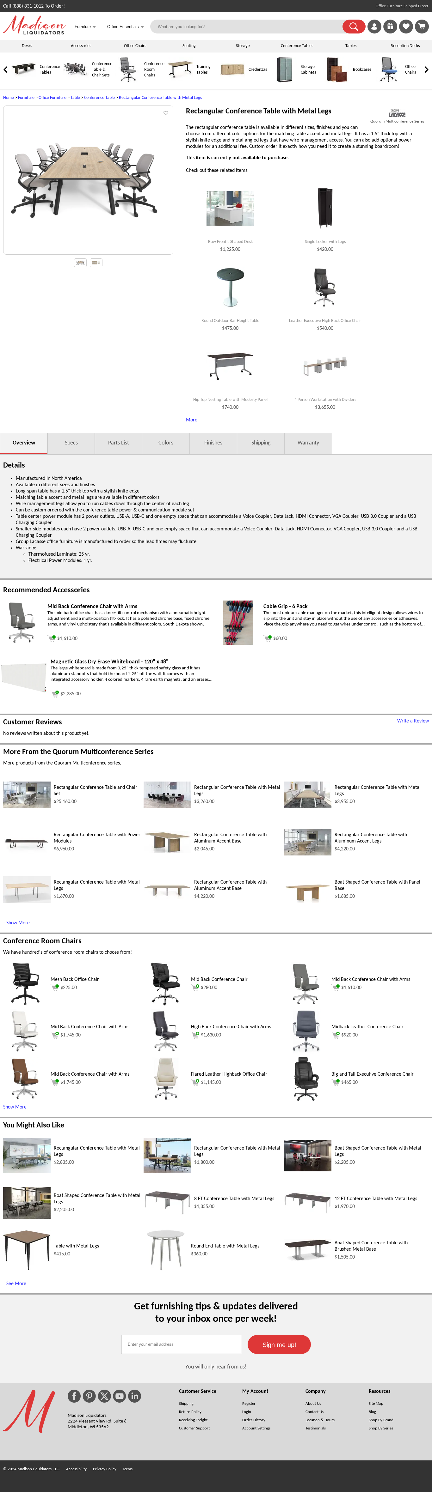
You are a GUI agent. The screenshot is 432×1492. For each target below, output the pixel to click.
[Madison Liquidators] (34, 33)
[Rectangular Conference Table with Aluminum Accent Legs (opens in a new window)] (307, 854)
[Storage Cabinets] (284, 81)
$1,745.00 (70, 1035)
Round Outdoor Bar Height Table (230, 320)
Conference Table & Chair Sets (102, 70)
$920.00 (349, 1035)
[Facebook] (74, 1396)
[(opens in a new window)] (397, 113)
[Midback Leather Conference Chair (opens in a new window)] (306, 1052)
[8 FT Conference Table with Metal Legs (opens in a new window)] (167, 1214)
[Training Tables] (180, 81)
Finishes (213, 443)
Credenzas (258, 69)
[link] (422, 26)
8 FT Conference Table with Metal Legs (234, 1198)
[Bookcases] (336, 81)
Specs (71, 443)
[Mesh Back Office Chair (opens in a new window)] (25, 1004)
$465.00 (349, 1082)
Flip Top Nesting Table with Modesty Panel (230, 399)
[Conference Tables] (23, 81)
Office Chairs (135, 46)
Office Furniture (52, 97)
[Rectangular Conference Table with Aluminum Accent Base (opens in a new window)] (167, 851)
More (191, 420)
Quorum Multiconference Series (397, 121)
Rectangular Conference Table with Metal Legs (160, 97)
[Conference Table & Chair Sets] (76, 81)
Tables (350, 46)
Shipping (260, 443)
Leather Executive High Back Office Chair (325, 320)
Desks (27, 46)
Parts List (118, 443)
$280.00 (209, 987)
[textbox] (181, 1344)
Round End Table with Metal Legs (225, 1246)
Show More (18, 923)
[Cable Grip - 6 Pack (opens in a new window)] (238, 643)
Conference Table (99, 97)
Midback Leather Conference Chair (367, 1027)
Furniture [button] (85, 27)
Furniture (26, 97)
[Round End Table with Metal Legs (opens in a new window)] (165, 1271)
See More (16, 1283)
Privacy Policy (104, 1469)
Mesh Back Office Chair (75, 979)
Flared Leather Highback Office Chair (229, 1074)
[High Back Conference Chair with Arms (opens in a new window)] (166, 1052)
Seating (189, 46)
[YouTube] (119, 1396)
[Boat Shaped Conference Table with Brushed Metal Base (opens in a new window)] (307, 1259)
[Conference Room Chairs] (128, 81)
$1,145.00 (211, 1082)
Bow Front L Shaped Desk (230, 241)
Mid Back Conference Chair (219, 979)
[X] (104, 1396)
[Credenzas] (232, 81)
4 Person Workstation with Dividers (325, 399)
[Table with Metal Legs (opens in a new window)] (27, 1269)
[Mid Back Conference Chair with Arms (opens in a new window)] (22, 643)
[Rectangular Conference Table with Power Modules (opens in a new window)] (27, 854)
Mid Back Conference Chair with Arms (370, 979)
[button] (354, 26)
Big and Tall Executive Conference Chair (372, 1074)
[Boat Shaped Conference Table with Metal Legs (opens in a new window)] (307, 1170)
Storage (243, 46)
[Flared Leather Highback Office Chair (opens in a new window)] (165, 1099)
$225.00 (68, 987)
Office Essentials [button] (125, 27)
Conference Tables (297, 46)
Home (8, 97)
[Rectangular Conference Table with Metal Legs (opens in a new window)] (167, 806)
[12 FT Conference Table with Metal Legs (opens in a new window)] (307, 1212)
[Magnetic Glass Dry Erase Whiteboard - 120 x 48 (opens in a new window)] (23, 692)
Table (75, 97)
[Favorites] (406, 32)
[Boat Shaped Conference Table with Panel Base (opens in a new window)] (307, 901)
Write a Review (413, 721)
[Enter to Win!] (390, 32)
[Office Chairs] (389, 81)
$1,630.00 (211, 1035)
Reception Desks (405, 46)
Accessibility (76, 1469)
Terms (128, 1469)
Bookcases (362, 69)
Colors (165, 443)
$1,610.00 (351, 987)
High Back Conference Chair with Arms (231, 1027)
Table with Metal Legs (76, 1246)
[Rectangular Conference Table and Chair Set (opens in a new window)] (27, 806)
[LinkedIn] (134, 1396)
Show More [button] (15, 1107)
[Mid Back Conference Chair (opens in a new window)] (166, 1004)
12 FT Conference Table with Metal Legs (376, 1198)
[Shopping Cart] (422, 26)
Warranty (308, 443)
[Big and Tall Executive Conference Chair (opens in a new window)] (306, 1099)
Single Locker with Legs (325, 241)
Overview (24, 443)
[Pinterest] (89, 1396)
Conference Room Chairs (154, 70)
